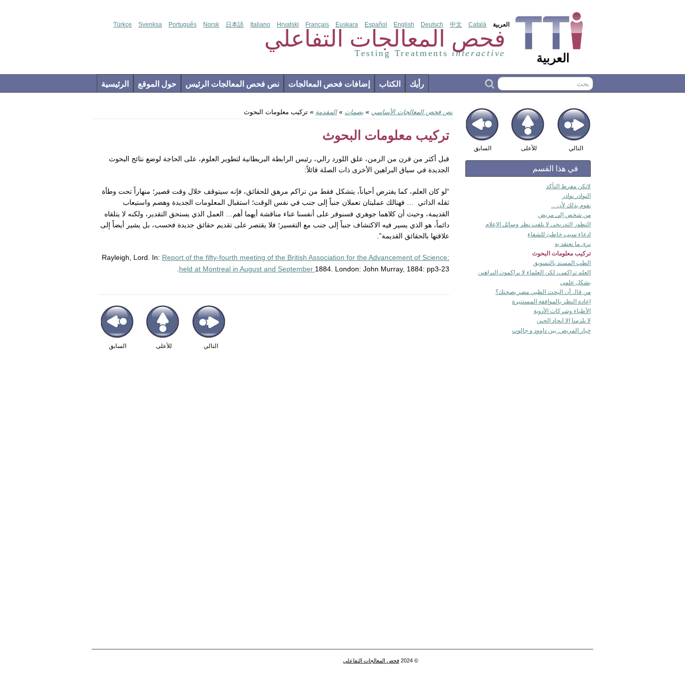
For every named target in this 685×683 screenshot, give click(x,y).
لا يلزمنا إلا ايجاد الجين (564, 320)
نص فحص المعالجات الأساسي (412, 112)
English (404, 24)
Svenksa (150, 24)
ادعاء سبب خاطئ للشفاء (559, 234)
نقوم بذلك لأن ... (571, 205)
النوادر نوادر (576, 195)
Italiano (260, 24)
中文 (456, 24)
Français (317, 24)
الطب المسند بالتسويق (562, 262)
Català (477, 24)
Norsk (211, 24)
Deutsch (432, 24)
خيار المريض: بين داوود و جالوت (551, 330)
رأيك (417, 84)
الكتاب (390, 84)
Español (376, 24)
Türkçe (122, 24)
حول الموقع (157, 84)
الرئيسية (115, 84)
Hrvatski (288, 24)
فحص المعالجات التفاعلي (371, 660)
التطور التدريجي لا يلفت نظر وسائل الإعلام (538, 224)
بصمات (354, 112)
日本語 (235, 24)
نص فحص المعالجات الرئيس (232, 84)
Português (182, 24)
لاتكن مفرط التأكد (568, 186)
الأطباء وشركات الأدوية (562, 310)
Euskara (346, 24)
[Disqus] (273, 505)
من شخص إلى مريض (564, 214)
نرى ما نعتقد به (573, 243)
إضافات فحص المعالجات (329, 84)
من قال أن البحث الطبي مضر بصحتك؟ (543, 291)
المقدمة (326, 112)
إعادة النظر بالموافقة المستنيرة (551, 301)
